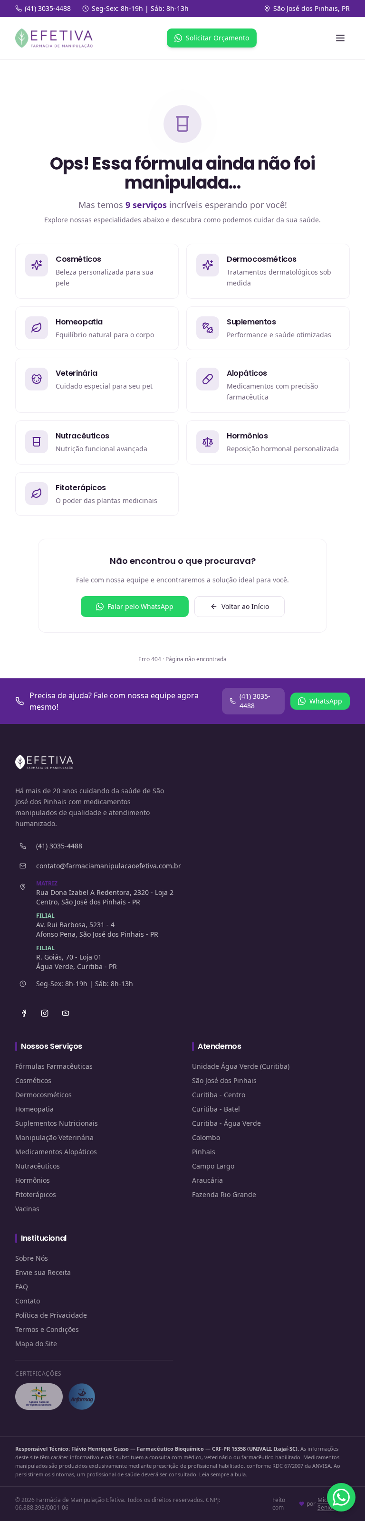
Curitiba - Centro (218, 1094)
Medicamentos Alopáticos (56, 1151)
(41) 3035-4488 (255, 701)
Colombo (206, 1137)
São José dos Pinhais (224, 1080)
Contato (27, 1300)
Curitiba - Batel (216, 1108)
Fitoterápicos (35, 1194)
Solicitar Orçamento (217, 37)
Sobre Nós (31, 1258)
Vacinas (27, 1208)
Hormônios (32, 1180)
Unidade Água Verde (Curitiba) (240, 1066)
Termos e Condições (47, 1329)
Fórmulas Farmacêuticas (54, 1066)
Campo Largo (213, 1165)
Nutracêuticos (37, 1165)
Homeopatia (34, 1108)
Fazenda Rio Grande (224, 1194)
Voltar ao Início (245, 606)
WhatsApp (325, 700)
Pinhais (203, 1151)
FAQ (21, 1286)
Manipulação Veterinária (54, 1137)
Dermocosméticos (43, 1094)
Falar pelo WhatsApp (140, 606)
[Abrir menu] (340, 38)
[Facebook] (23, 1013)
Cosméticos (33, 1080)
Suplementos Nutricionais (56, 1123)
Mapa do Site (36, 1343)
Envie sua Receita (43, 1272)
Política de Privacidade (51, 1315)
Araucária (207, 1180)
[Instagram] (44, 1013)
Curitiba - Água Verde (226, 1123)
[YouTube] (65, 1013)
